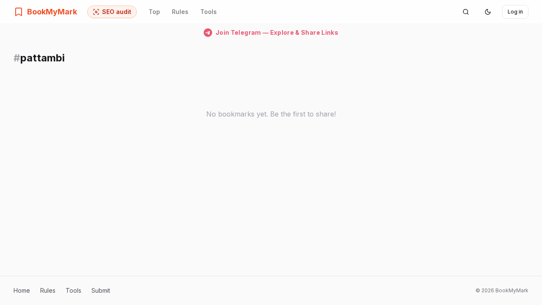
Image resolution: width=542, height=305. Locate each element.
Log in (515, 11)
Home (22, 290)
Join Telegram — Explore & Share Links (277, 32)
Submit (100, 290)
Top (154, 11)
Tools (208, 11)
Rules (180, 11)
